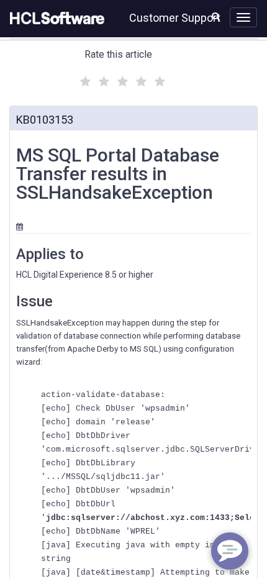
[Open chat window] (229, 551)
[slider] (121, 80)
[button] (215, 16)
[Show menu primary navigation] (243, 17)
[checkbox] (83, 78)
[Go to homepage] (54, 18)
